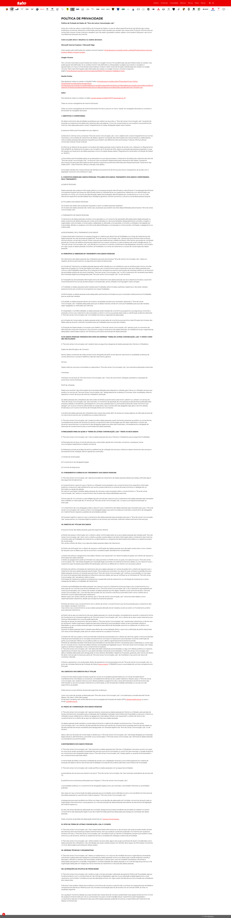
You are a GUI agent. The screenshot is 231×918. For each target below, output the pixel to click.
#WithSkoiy (210, 916)
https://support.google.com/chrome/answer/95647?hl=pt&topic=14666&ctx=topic (96, 71)
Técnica (190, 3)
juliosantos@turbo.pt (133, 699)
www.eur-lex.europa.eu (111, 819)
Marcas (203, 3)
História (156, 3)
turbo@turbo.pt (71, 701)
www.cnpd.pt (103, 664)
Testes (197, 3)
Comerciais (164, 3)
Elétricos (183, 3)
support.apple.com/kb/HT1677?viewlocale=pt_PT (108, 98)
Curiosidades (174, 3)
